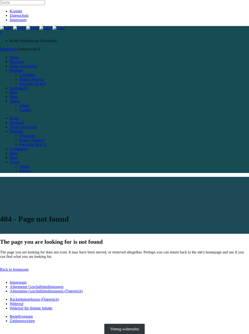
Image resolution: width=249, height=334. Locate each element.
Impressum (18, 20)
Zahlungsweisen (22, 321)
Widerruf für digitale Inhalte (31, 308)
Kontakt (16, 11)
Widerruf (16, 304)
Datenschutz (19, 15)
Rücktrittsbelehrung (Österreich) (34, 299)
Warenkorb (9, 49)
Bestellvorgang (21, 316)
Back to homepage (14, 269)
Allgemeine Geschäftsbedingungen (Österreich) (46, 291)
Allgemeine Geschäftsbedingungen (36, 287)
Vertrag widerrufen (124, 329)
